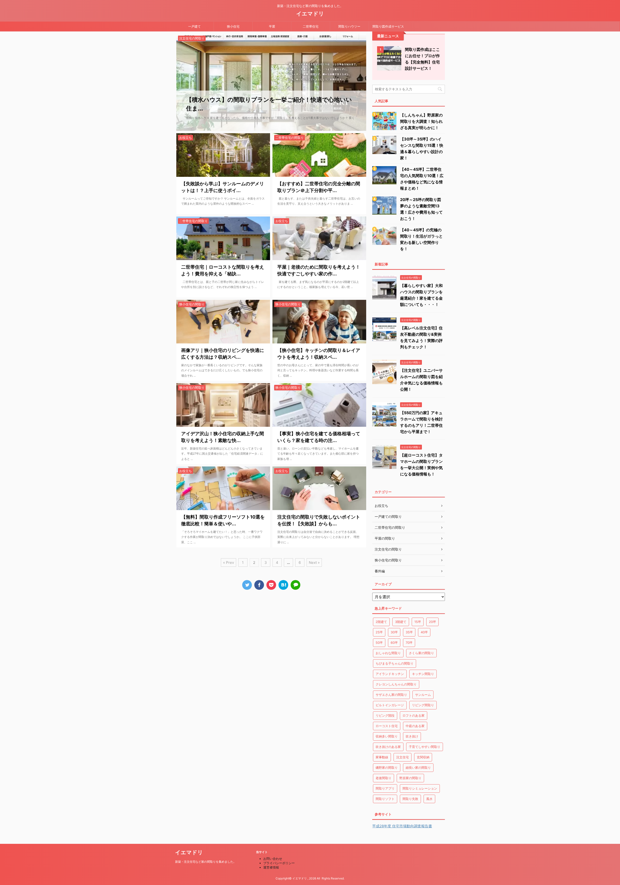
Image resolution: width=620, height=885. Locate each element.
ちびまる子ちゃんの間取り (394, 663)
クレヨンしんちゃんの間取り (396, 684)
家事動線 (382, 757)
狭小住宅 (233, 26)
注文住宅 (402, 757)
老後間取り (383, 778)
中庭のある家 (415, 726)
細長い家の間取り (418, 767)
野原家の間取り (410, 778)
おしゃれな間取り (388, 653)
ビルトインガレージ (390, 705)
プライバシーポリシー (279, 863)
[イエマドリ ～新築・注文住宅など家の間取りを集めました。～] (283, 585)
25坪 (379, 632)
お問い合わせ (272, 859)
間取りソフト (385, 799)
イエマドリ (310, 13)
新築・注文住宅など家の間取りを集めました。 (205, 861)
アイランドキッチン (390, 674)
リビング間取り (423, 705)
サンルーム (423, 695)
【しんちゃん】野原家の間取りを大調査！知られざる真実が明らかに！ (421, 121)
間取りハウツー (349, 26)
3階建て (400, 622)
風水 (429, 799)
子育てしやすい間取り (424, 747)
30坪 (394, 632)
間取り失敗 (410, 799)
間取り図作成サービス (388, 26)
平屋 (272, 26)
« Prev (228, 562)
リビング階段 (385, 715)
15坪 (417, 622)
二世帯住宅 (310, 26)
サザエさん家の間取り (391, 695)
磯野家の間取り (387, 767)
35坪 (409, 632)
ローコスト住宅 (387, 726)
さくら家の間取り (421, 653)
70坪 (409, 642)
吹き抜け (412, 736)
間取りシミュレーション (420, 788)
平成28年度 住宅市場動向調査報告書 (402, 826)
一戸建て (194, 26)
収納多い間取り (387, 736)
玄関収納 (423, 757)
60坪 (394, 642)
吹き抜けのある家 (388, 747)
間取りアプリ (385, 788)
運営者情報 (271, 867)
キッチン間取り (423, 674)
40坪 (424, 632)
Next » (314, 562)
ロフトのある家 (414, 715)
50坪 (379, 642)
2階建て (381, 622)
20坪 (432, 622)
